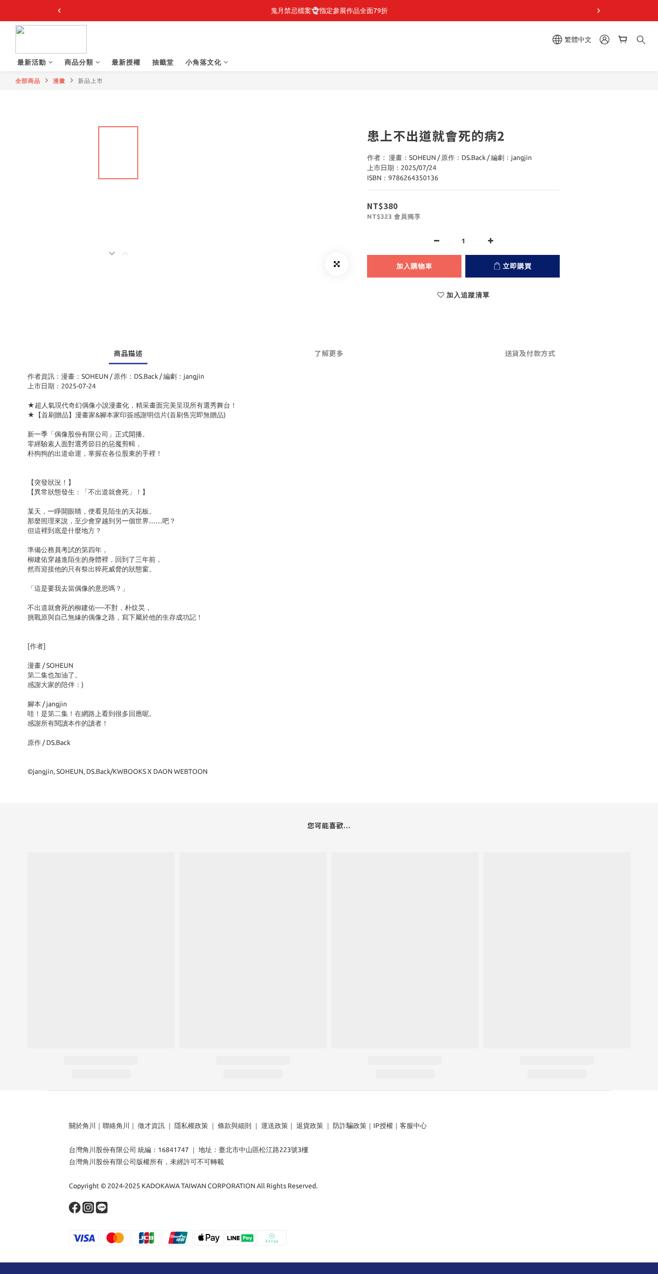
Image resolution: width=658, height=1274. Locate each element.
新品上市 (90, 81)
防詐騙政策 (349, 1125)
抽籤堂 (163, 62)
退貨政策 (309, 1125)
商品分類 (79, 62)
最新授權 (126, 62)
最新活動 (31, 62)
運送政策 (274, 1125)
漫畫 (59, 81)
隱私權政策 (191, 1125)
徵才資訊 (151, 1125)
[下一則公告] (598, 10)
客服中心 (413, 1125)
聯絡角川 (116, 1125)
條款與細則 (234, 1125)
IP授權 (383, 1125)
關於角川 (82, 1125)
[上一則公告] (59, 10)
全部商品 (27, 81)
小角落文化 (203, 62)
